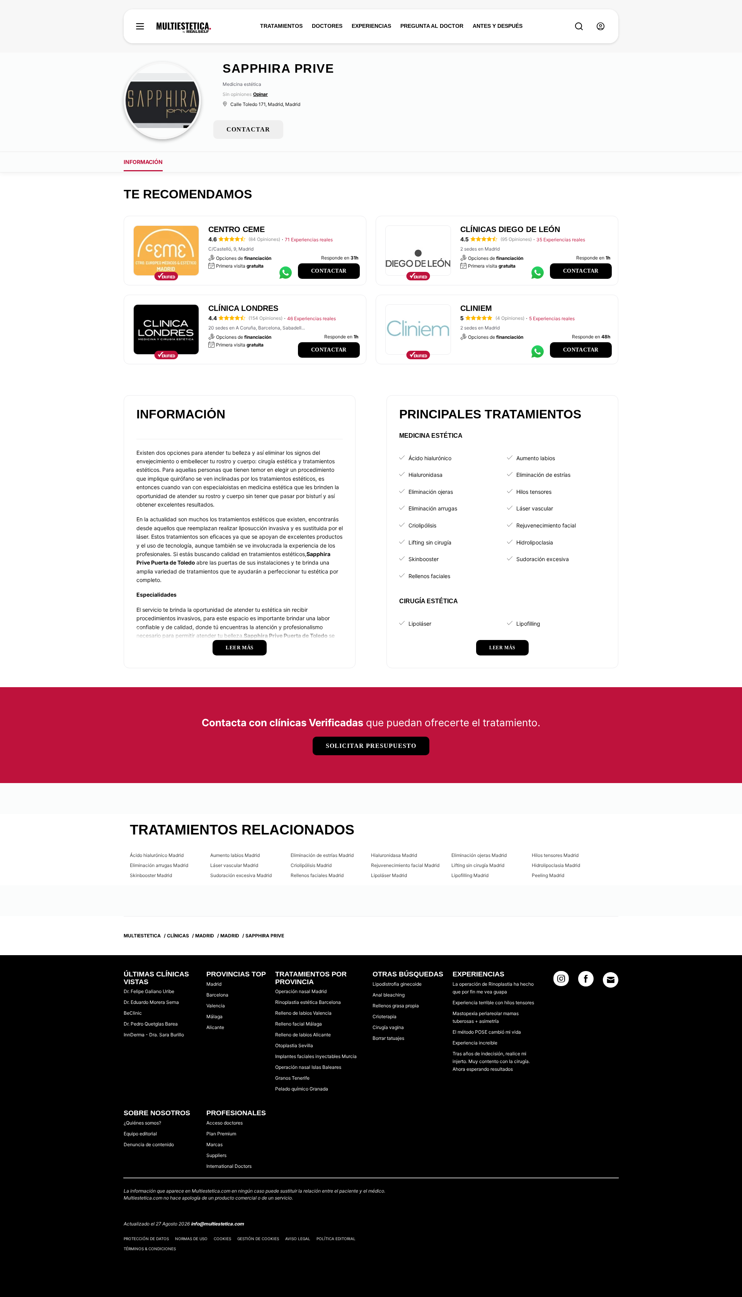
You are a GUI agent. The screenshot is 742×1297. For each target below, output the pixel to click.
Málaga (214, 1016)
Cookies (222, 1238)
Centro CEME (236, 229)
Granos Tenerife (292, 1078)
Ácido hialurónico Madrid (157, 855)
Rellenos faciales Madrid (317, 875)
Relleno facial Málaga (298, 1024)
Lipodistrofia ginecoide (397, 984)
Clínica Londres (243, 308)
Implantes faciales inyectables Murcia (316, 1056)
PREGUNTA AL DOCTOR (431, 26)
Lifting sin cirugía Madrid (477, 865)
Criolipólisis (422, 525)
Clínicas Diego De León (510, 229)
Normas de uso (191, 1238)
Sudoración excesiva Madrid (241, 875)
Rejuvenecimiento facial (546, 525)
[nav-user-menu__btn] (601, 26)
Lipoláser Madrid (389, 875)
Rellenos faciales (429, 576)
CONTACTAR (248, 129)
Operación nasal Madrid (301, 991)
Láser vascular (534, 508)
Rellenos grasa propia (396, 1006)
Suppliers (216, 1155)
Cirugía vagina (388, 1027)
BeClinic (133, 1013)
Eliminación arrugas (432, 508)
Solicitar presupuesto (371, 745)
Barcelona (217, 995)
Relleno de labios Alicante (303, 1035)
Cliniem (476, 308)
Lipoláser (419, 623)
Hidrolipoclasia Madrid (556, 865)
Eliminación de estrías (543, 474)
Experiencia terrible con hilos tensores (493, 1002)
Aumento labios (535, 458)
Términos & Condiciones (150, 1248)
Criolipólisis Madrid (311, 865)
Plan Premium (221, 1134)
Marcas (214, 1144)
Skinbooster (423, 559)
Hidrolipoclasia (534, 542)
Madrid (213, 984)
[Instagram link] (561, 981)
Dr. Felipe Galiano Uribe (149, 991)
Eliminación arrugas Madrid (159, 865)
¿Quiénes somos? (142, 1123)
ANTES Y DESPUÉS (497, 26)
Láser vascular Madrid (234, 865)
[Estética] (184, 27)
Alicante (215, 1027)
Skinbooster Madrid (151, 875)
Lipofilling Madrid (469, 875)
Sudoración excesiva (542, 559)
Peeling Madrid (548, 875)
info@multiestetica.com (217, 1224)
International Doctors (229, 1166)
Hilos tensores (533, 491)
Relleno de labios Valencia (303, 1013)
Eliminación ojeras (430, 491)
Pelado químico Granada (301, 1089)
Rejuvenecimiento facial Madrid (405, 865)
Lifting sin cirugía (429, 542)
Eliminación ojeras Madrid (479, 855)
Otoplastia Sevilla (294, 1045)
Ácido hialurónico (429, 458)
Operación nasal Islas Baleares (308, 1067)
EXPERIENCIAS (371, 26)
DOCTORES (327, 26)
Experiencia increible (475, 1043)
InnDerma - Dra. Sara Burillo (154, 1035)
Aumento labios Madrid (235, 855)
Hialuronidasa (425, 474)
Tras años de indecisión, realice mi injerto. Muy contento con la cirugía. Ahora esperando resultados (491, 1061)
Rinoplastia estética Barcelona (308, 1002)
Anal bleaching (389, 995)
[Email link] (610, 980)
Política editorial (336, 1238)
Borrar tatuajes (388, 1038)
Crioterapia (385, 1016)
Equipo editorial (140, 1134)
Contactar (329, 271)
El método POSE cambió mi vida (487, 1032)
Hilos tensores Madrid (555, 855)
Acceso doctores (224, 1123)
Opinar (260, 94)
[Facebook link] (586, 981)
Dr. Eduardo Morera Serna (151, 1002)
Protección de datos (146, 1238)
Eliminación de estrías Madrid (322, 855)
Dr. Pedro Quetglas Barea (151, 1024)
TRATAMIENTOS (281, 26)
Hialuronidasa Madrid (394, 855)
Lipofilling (528, 623)
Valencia (215, 1006)
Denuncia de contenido (149, 1144)
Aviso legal (297, 1238)
